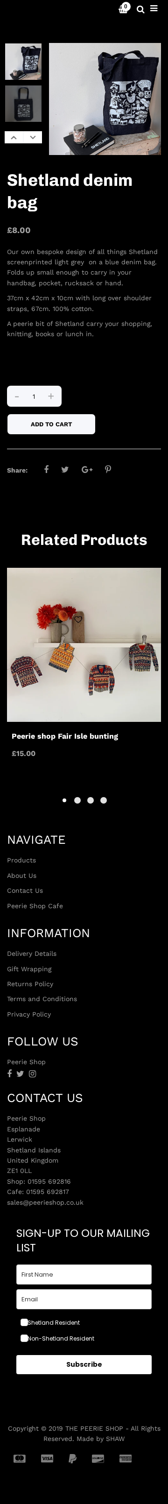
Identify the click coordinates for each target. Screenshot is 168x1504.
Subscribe (84, 1364)
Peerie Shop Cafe (35, 906)
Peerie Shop (33, 9)
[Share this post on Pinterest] (108, 469)
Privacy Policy (29, 1014)
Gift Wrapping (29, 969)
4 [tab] (103, 800)
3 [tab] (90, 800)
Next (32, 137)
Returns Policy (30, 984)
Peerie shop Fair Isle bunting (65, 736)
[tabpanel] (84, 667)
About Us (21, 875)
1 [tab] (64, 800)
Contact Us (25, 890)
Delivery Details (31, 953)
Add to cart (51, 424)
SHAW (115, 1438)
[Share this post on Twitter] (65, 469)
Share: (17, 470)
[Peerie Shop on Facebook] (9, 1074)
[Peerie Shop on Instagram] (32, 1074)
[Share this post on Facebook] (46, 469)
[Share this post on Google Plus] (87, 469)
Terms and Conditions (42, 999)
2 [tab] (77, 800)
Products (21, 860)
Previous (14, 137)
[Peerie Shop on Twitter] (20, 1074)
